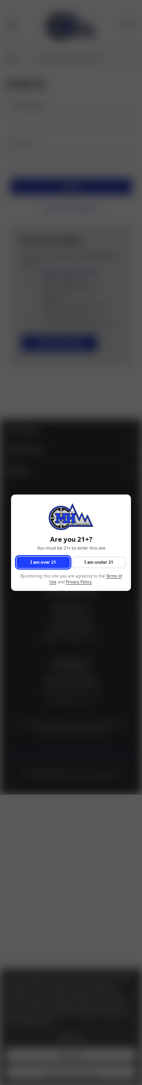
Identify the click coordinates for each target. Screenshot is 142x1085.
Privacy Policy (79, 582)
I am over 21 (43, 562)
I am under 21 (98, 562)
